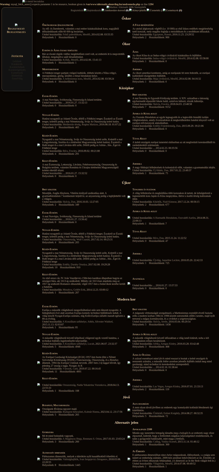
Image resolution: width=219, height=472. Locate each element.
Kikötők (157, 201)
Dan (178, 125)
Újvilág (157, 260)
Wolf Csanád (83, 239)
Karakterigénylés (17, 70)
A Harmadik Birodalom (165, 217)
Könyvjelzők (139, 10)
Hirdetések (17, 75)
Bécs (65, 151)
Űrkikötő (157, 413)
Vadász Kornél (168, 441)
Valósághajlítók (70, 459)
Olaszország (69, 239)
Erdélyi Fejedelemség (164, 125)
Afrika (156, 343)
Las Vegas (158, 386)
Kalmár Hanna (91, 411)
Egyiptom (158, 34)
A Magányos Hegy (72, 438)
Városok (67, 368)
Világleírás (158, 463)
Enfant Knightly (172, 413)
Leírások (17, 61)
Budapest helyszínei (73, 411)
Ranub (167, 34)
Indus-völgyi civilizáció (165, 58)
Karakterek (17, 64)
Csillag (156, 441)
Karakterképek (17, 67)
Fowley (165, 104)
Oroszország (69, 385)
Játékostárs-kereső (117, 10)
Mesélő (86, 34)
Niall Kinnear (169, 201)
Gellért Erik (79, 289)
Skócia (156, 104)
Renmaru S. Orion (92, 438)
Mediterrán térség (71, 124)
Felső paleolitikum (72, 34)
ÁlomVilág (17, 78)
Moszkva (67, 289)
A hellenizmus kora (72, 78)
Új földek (158, 170)
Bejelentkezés (16, 32)
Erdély (66, 264)
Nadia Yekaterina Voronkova (91, 385)
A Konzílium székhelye (74, 343)
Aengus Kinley (168, 343)
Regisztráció (16, 28)
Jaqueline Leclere (171, 260)
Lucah (91, 343)
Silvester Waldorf (104, 321)
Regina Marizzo (90, 124)
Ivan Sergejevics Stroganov (93, 459)
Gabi (75, 368)
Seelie (164, 321)
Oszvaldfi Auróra (187, 217)
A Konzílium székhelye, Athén (78, 321)
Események (17, 72)
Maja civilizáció (161, 78)
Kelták (66, 59)
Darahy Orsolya (79, 264)
